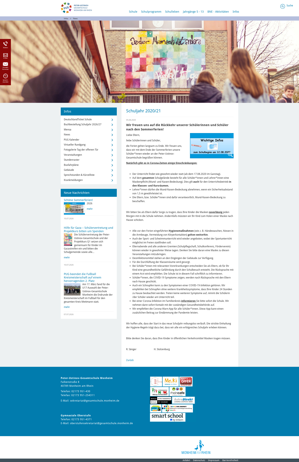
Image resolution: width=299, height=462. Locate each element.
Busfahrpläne (71, 164)
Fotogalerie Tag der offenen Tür (81, 149)
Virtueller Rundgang (74, 144)
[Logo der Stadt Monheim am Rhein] (196, 447)
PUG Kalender (71, 139)
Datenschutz (199, 460)
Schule (133, 11)
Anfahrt (186, 460)
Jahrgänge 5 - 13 (193, 11)
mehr (90, 208)
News (75, 18)
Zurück (130, 360)
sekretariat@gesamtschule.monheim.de (94, 400)
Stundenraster (71, 159)
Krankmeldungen (73, 180)
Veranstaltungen (73, 154)
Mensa (67, 129)
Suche (290, 5)
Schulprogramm (151, 11)
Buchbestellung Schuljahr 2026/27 (82, 124)
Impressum (213, 460)
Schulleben (172, 11)
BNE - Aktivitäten (218, 11)
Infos (236, 11)
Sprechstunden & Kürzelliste (79, 174)
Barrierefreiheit (230, 460)
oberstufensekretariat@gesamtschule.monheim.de (101, 423)
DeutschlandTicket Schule (78, 119)
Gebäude (69, 169)
